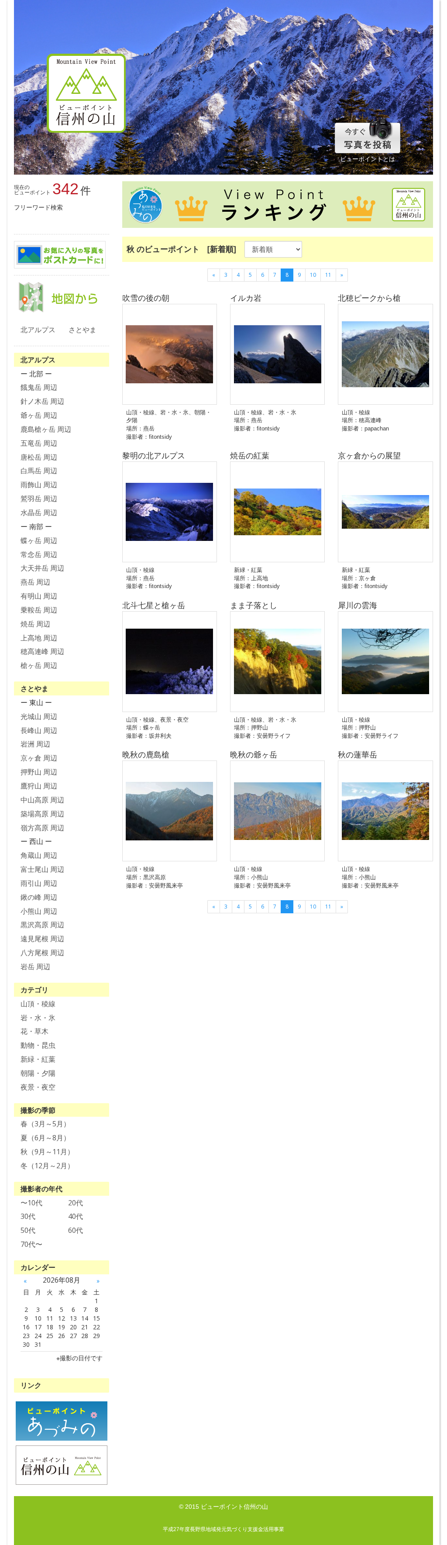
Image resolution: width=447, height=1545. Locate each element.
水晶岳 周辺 (39, 512)
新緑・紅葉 (38, 1059)
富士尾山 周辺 (42, 869)
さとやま (82, 329)
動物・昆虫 (38, 1045)
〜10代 (31, 1203)
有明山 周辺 (39, 596)
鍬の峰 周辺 (39, 897)
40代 (75, 1216)
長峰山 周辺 (39, 730)
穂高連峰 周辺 (42, 651)
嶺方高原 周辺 (42, 828)
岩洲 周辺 (35, 744)
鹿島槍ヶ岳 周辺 (46, 429)
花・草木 (34, 1031)
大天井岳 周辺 (42, 568)
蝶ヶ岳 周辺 (39, 540)
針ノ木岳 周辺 (42, 401)
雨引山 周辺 (39, 883)
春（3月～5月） (45, 1124)
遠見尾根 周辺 (42, 938)
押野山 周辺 (39, 772)
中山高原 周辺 (42, 800)
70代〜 (31, 1244)
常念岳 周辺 (39, 554)
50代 (28, 1230)
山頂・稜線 (38, 1003)
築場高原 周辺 (42, 814)
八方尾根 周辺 (42, 952)
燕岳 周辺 (35, 582)
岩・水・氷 (38, 1017)
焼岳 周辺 (35, 624)
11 (328, 275)
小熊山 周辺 (39, 911)
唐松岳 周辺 (39, 457)
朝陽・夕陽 (38, 1073)
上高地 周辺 (39, 638)
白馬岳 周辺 (39, 470)
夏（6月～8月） (45, 1137)
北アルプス (38, 329)
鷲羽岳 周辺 (39, 498)
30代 (28, 1216)
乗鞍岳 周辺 (39, 610)
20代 (75, 1203)
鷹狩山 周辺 (39, 786)
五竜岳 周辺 (39, 443)
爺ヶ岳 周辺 (39, 415)
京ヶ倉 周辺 (39, 758)
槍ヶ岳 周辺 (39, 665)
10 (313, 275)
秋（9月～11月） (47, 1151)
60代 (75, 1230)
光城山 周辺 (39, 716)
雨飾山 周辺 (39, 484)
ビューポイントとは (367, 158)
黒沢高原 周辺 (42, 924)
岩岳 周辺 (35, 966)
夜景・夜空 (38, 1087)
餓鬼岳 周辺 (39, 387)
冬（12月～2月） (47, 1165)
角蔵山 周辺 (39, 855)
